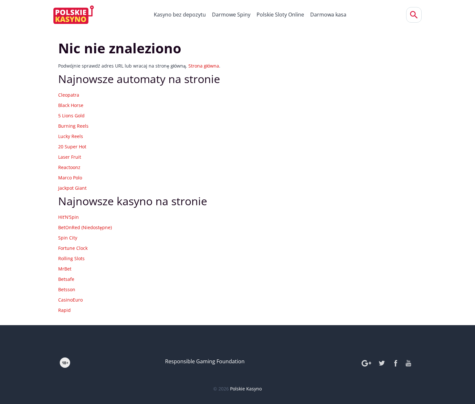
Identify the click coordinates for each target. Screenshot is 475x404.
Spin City (67, 238)
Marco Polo (70, 178)
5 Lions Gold (71, 115)
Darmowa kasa (328, 14)
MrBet (64, 269)
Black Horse (70, 105)
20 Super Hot (72, 147)
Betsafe (66, 279)
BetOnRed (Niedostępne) (85, 227)
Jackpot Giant (72, 188)
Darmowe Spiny (231, 14)
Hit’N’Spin (68, 217)
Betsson (66, 289)
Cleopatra (68, 95)
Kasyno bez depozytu (180, 14)
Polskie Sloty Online (280, 14)
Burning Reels (73, 126)
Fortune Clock (73, 248)
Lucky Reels (70, 136)
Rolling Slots (71, 258)
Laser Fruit (69, 157)
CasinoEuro (70, 300)
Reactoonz (69, 167)
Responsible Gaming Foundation (205, 361)
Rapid (64, 310)
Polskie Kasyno (246, 389)
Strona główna (203, 66)
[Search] (414, 15)
